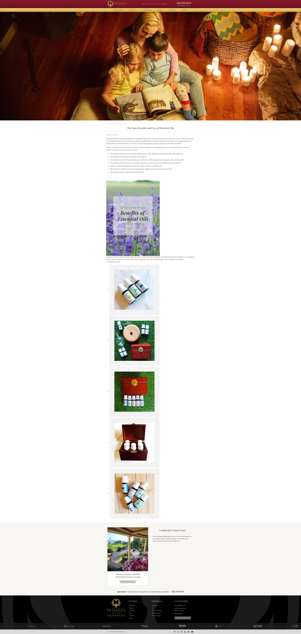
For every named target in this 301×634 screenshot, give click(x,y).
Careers (154, 608)
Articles (110, 123)
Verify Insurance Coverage (128, 582)
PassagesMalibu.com (180, 605)
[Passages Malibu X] (178, 632)
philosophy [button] (118, 10)
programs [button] (132, 10)
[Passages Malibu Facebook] (174, 632)
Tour (130, 613)
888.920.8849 (184, 3)
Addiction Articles (156, 613)
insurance (171, 10)
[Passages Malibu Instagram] (181, 632)
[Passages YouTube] (192, 632)
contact (184, 10)
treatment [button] (147, 10)
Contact (131, 618)
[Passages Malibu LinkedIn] (188, 632)
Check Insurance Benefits (182, 618)
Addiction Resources (157, 610)
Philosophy (132, 605)
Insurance (131, 616)
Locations (154, 605)
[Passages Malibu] (120, 4)
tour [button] (160, 10)
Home (107, 123)
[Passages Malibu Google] (185, 632)
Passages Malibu (114, 631)
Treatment (131, 610)
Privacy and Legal (156, 616)
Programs (131, 608)
